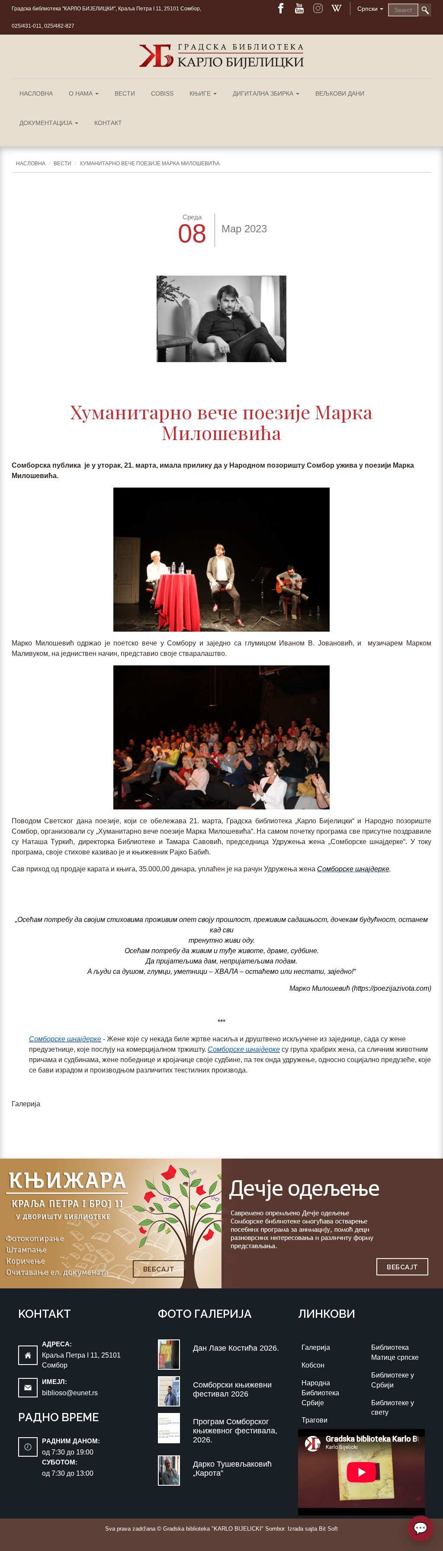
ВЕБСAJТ (159, 1269)
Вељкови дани (339, 93)
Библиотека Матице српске (395, 1352)
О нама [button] (81, 93)
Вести (125, 93)
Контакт (108, 122)
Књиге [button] (200, 93)
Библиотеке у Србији (392, 1380)
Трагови (314, 1420)
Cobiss (162, 93)
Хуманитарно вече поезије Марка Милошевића (150, 164)
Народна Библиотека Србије (320, 1392)
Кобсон (313, 1365)
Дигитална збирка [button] (264, 93)
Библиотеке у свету (392, 1407)
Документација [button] (46, 122)
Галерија (316, 1347)
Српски (367, 8)
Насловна (36, 93)
